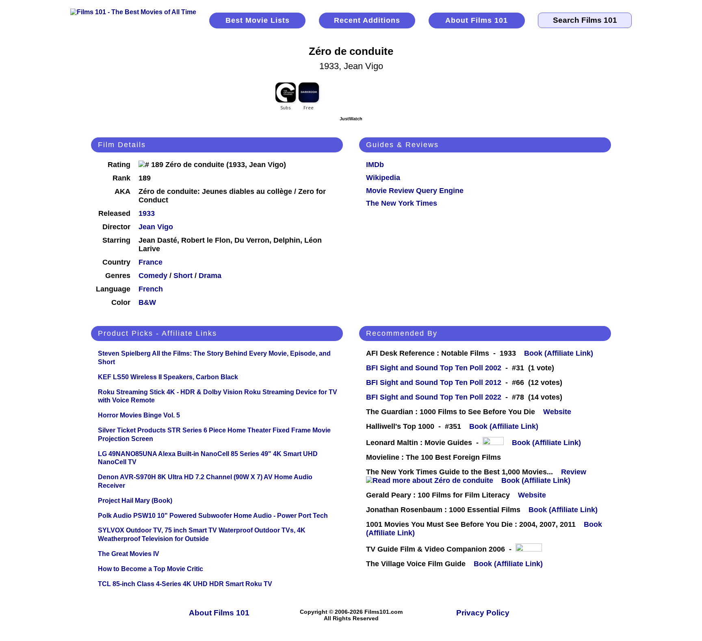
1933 (147, 213)
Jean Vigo (156, 227)
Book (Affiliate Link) (558, 353)
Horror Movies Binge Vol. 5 (139, 415)
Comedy (153, 276)
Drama (210, 276)
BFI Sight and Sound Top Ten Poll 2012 (433, 382)
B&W (147, 302)
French (151, 289)
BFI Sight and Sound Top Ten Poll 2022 (433, 397)
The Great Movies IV (128, 553)
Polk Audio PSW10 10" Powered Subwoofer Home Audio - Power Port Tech (213, 515)
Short (183, 276)
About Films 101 (476, 20)
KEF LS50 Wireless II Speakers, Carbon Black (168, 377)
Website (557, 412)
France (150, 262)
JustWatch (351, 118)
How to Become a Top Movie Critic (150, 568)
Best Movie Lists (257, 20)
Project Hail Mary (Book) (135, 500)
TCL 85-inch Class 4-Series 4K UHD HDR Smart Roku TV (185, 583)
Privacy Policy (482, 612)
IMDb (375, 165)
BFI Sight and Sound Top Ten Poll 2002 (433, 368)
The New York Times (401, 203)
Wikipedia (383, 178)
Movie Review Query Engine (415, 191)
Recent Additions (367, 20)
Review (575, 472)
